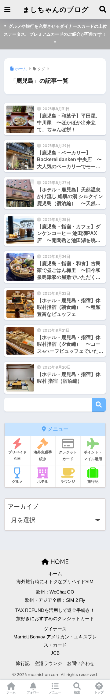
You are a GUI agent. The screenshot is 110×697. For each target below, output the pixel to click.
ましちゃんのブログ (56, 9)
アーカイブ (23, 506)
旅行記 (23, 663)
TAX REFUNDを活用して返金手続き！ (55, 610)
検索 (99, 405)
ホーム (55, 573)
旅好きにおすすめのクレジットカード (55, 618)
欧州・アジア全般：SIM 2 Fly (55, 600)
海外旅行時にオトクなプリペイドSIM (55, 581)
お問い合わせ (80, 663)
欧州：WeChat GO (55, 592)
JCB (55, 653)
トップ (99, 692)
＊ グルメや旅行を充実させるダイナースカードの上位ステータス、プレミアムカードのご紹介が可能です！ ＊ (55, 34)
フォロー (33, 692)
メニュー (55, 692)
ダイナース (55, 629)
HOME (59, 561)
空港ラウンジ (48, 663)
